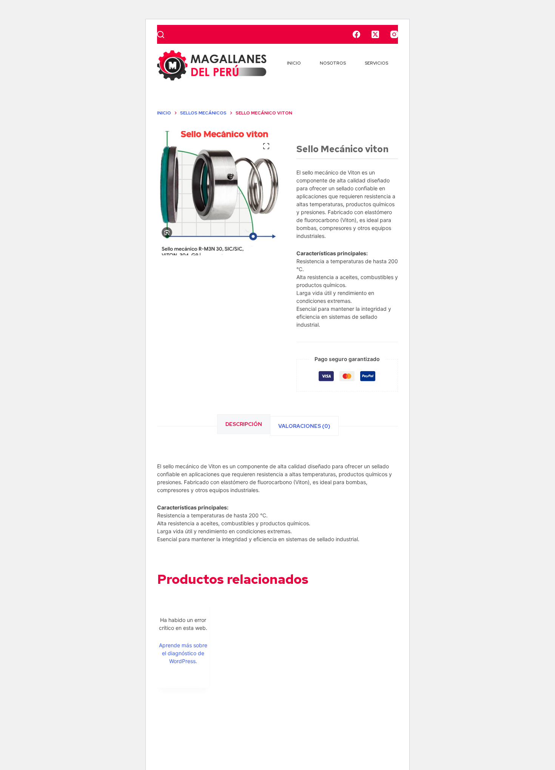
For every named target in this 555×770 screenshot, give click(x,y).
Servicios (376, 63)
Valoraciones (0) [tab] (304, 426)
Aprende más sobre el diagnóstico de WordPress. (183, 653)
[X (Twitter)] (375, 34)
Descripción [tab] (243, 424)
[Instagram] (394, 34)
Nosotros (333, 63)
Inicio (294, 63)
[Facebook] (356, 34)
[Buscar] (160, 34)
